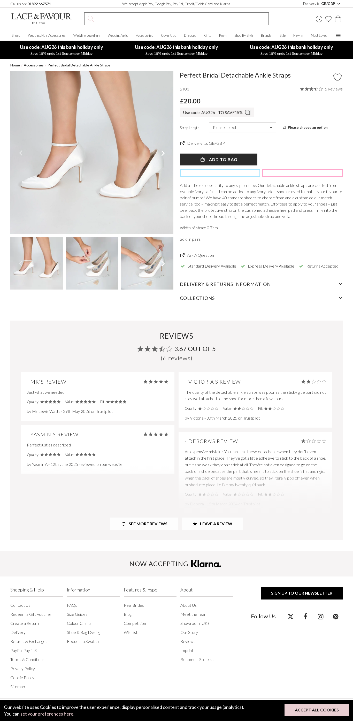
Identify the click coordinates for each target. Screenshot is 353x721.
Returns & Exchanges (28, 641)
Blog (128, 614)
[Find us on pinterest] (335, 616)
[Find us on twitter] (290, 616)
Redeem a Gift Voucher (30, 614)
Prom (223, 35)
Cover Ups (168, 35)
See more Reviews (147, 523)
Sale (283, 35)
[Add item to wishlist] (337, 77)
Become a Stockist (197, 659)
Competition (135, 623)
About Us (188, 605)
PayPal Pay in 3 (23, 650)
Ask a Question (200, 255)
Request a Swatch (83, 641)
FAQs (72, 605)
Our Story (189, 632)
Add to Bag (222, 159)
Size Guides (77, 614)
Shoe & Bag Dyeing (83, 632)
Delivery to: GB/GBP (206, 143)
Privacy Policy (22, 668)
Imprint (186, 650)
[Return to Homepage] (41, 18)
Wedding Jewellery (86, 35)
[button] (20, 153)
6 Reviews (334, 89)
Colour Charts (79, 623)
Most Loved (319, 35)
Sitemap (17, 686)
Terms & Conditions (27, 659)
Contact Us (20, 605)
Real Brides (134, 605)
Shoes (16, 35)
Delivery (18, 632)
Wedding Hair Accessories (47, 35)
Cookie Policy (22, 677)
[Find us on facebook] (305, 616)
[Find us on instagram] (320, 616)
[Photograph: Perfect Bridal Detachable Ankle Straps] (91, 152)
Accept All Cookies (317, 709)
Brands (266, 35)
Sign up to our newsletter (301, 592)
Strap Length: (190, 127)
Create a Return (24, 623)
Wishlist (130, 632)
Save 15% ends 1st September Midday (61, 50)
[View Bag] (338, 19)
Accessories (144, 35)
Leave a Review (215, 523)
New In (298, 35)
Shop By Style (243, 35)
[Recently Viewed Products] (319, 19)
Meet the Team (194, 614)
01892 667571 (39, 4)
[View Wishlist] (328, 19)
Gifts (207, 35)
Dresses (190, 35)
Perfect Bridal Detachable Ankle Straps (79, 65)
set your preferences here (46, 714)
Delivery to (319, 3)
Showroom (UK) (194, 623)
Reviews (187, 641)
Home (15, 65)
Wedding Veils (118, 35)
